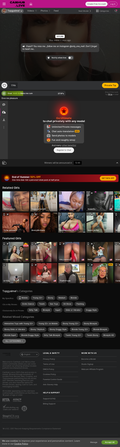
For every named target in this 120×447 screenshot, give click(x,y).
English (27, 354)
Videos (32, 10)
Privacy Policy (49, 359)
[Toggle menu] (4, 4)
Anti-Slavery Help (50, 385)
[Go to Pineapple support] (25, 408)
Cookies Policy (49, 374)
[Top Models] (31, 4)
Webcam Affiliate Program (92, 369)
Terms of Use (48, 364)
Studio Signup (87, 364)
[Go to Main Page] (17, 4)
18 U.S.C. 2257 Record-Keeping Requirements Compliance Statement (31, 429)
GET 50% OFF (108, 178)
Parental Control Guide (52, 379)
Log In (112, 4)
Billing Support (49, 404)
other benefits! (69, 145)
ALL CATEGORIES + (14, 341)
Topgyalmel (9, 291)
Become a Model (88, 359)
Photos (45, 10)
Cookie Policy (21, 444)
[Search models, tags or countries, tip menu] (116, 11)
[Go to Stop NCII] (11, 416)
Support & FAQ (49, 399)
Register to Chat (64, 150)
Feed (56, 10)
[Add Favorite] (4, 85)
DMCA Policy (48, 369)
